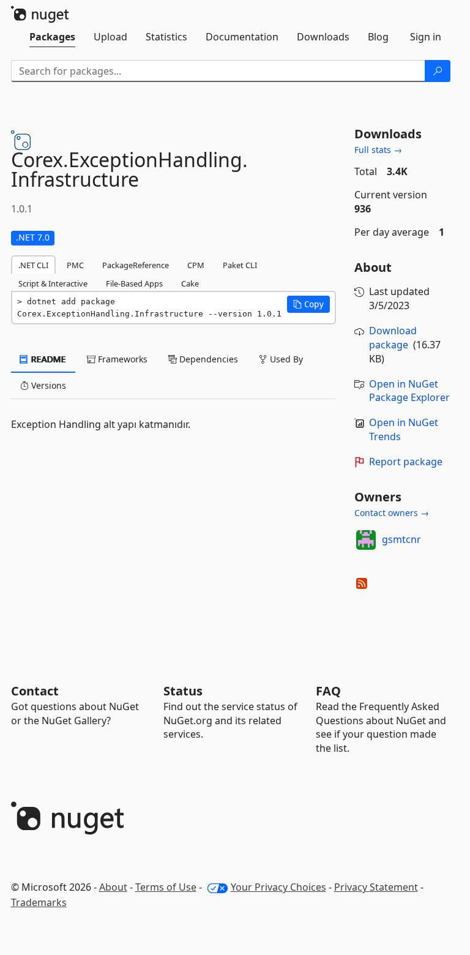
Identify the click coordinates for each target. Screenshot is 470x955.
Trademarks (39, 902)
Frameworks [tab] (121, 359)
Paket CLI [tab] (240, 265)
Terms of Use (165, 887)
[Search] (437, 71)
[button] (308, 304)
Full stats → (378, 149)
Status (183, 691)
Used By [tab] (285, 359)
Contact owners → (391, 513)
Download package (393, 337)
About (113, 887)
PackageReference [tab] (135, 265)
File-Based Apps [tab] (134, 283)
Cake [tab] (190, 283)
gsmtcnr (401, 539)
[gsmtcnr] (366, 540)
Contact (35, 691)
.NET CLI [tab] (33, 265)
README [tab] (47, 359)
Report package (405, 461)
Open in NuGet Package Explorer (409, 391)
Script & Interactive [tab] (53, 283)
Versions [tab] (47, 385)
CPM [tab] (195, 265)
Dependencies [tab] (207, 359)
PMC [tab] (75, 265)
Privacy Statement (376, 887)
